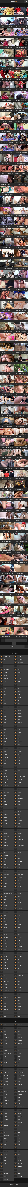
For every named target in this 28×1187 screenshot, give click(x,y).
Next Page (12, 647)
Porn (14, 1)
